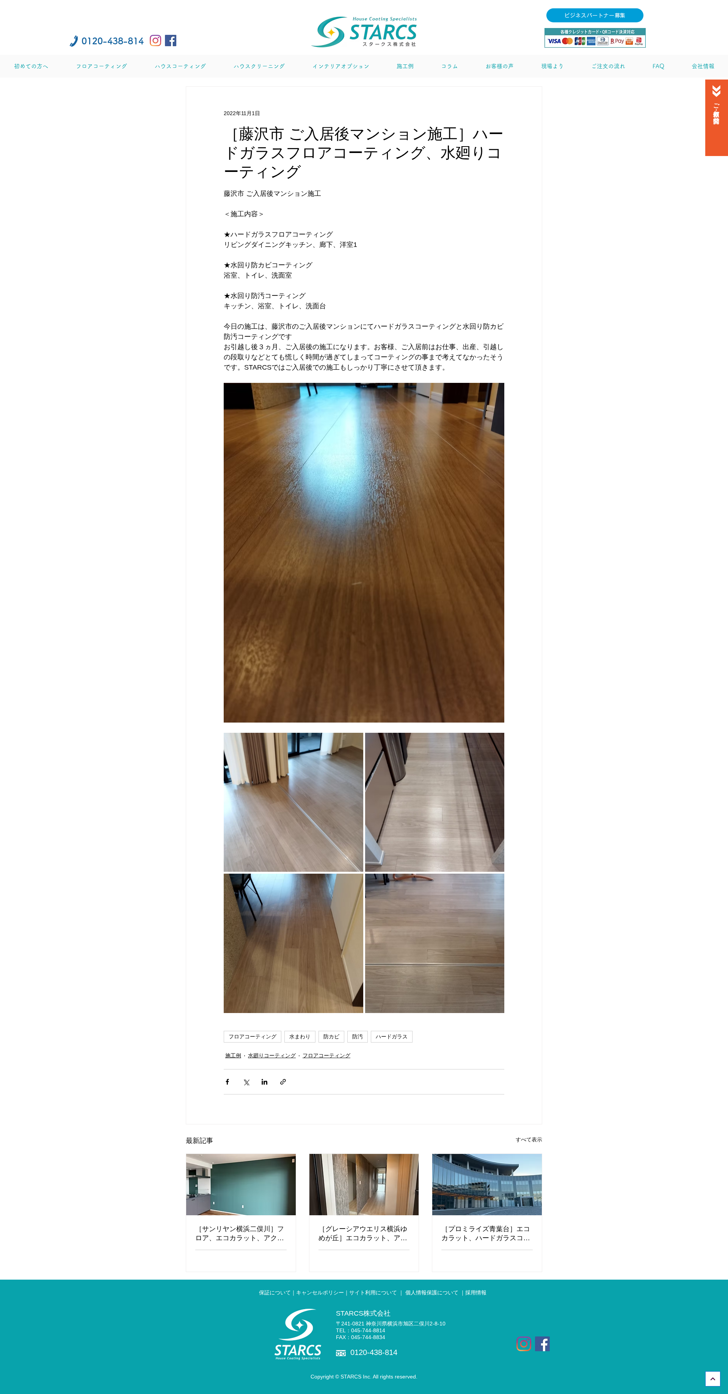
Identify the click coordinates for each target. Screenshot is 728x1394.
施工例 (233, 1055)
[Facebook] (170, 40)
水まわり (300, 1036)
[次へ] (712, 1378)
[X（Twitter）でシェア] (245, 1081)
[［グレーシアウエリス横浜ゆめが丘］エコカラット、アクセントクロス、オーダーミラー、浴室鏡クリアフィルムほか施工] (364, 1184)
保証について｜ (277, 1292)
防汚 (357, 1036)
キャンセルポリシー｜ (322, 1292)
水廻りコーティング (272, 1055)
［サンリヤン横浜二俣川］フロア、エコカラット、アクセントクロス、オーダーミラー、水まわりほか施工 (239, 1234)
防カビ (331, 1036)
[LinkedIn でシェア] (264, 1081)
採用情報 (476, 1292)
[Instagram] (155, 40)
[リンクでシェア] (283, 1081)
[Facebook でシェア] (227, 1081)
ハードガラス (392, 1036)
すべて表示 (529, 1139)
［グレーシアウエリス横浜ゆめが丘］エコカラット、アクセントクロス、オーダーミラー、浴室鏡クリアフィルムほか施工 (362, 1234)
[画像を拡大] (293, 802)
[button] (31, 66)
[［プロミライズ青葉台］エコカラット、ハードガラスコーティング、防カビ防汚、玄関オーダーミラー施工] (487, 1184)
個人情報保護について (431, 1292)
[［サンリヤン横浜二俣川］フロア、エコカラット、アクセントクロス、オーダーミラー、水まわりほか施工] (241, 1184)
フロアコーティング (252, 1036)
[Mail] (716, 91)
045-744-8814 (368, 1330)
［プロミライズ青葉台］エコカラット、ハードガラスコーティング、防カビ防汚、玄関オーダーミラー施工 (485, 1234)
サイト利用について (373, 1292)
